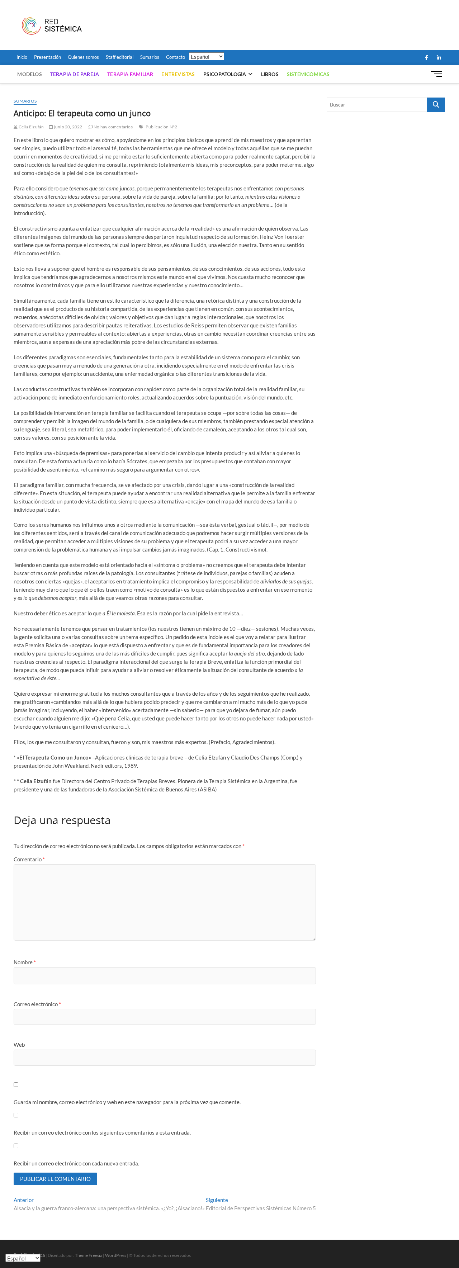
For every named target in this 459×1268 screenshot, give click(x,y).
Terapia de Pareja (74, 74)
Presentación (47, 57)
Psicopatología (224, 74)
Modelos (29, 74)
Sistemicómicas (308, 74)
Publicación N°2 (161, 126)
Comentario (29, 859)
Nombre (25, 962)
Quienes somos (83, 57)
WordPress (115, 1255)
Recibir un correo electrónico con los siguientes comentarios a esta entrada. (102, 1132)
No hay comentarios (113, 126)
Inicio (21, 57)
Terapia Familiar (130, 74)
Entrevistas (178, 74)
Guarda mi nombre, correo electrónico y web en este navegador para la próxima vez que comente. (127, 1102)
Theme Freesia (88, 1255)
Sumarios (149, 57)
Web (19, 1044)
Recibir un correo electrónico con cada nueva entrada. (76, 1163)
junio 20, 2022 (67, 126)
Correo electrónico (37, 1004)
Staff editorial (119, 57)
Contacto (175, 57)
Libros (270, 74)
